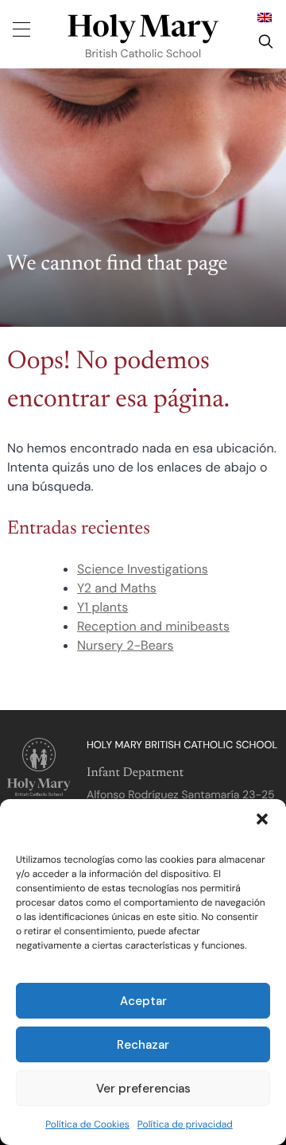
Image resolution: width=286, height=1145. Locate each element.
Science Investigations (142, 569)
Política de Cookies (87, 1124)
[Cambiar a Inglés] (264, 17)
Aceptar (143, 1001)
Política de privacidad (185, 1124)
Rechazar (143, 1045)
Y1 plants (102, 607)
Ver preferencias (143, 1088)
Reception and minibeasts (153, 626)
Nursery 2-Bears (125, 645)
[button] (262, 819)
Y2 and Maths (117, 588)
